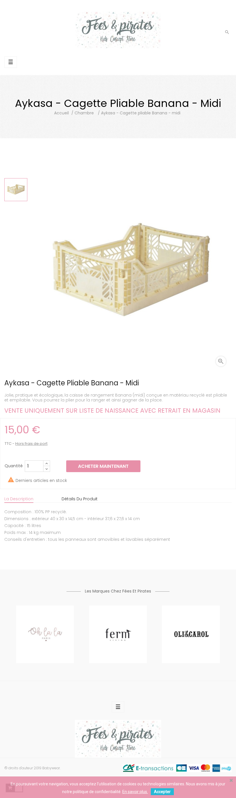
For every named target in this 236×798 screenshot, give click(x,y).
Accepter (162, 791)
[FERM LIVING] (118, 634)
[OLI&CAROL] (191, 634)
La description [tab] (18, 499)
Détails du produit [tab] (80, 499)
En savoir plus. (135, 791)
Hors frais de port (31, 443)
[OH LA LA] (45, 634)
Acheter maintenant (103, 466)
